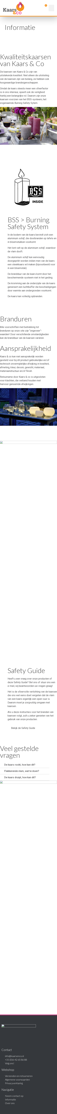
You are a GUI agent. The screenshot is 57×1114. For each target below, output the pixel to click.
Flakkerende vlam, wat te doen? (21, 771)
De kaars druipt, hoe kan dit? (20, 777)
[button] (51, 8)
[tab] (24, 765)
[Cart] (44, 8)
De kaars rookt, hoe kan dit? (19, 764)
